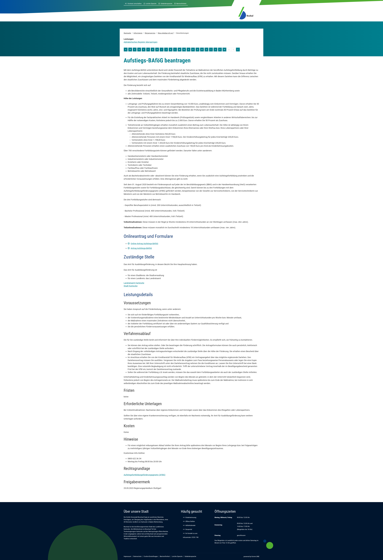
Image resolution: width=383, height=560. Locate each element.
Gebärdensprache (166, 3)
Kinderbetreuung (190, 517)
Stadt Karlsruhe (131, 286)
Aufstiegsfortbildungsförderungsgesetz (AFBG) (144, 475)
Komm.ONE (255, 556)
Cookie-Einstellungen (151, 556)
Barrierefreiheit (181, 3)
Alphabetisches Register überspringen (140, 42)
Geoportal (188, 529)
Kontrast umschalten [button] (135, 3)
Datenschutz (137, 556)
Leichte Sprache (151, 3)
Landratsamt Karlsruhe (134, 283)
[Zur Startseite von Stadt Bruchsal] (246, 13)
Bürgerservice (150, 33)
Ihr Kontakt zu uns (191, 533)
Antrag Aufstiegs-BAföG (141, 248)
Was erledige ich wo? (166, 33)
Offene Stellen (190, 521)
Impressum (127, 556)
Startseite (127, 33)
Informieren (138, 33)
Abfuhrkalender (190, 525)
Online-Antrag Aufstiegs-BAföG (144, 243)
